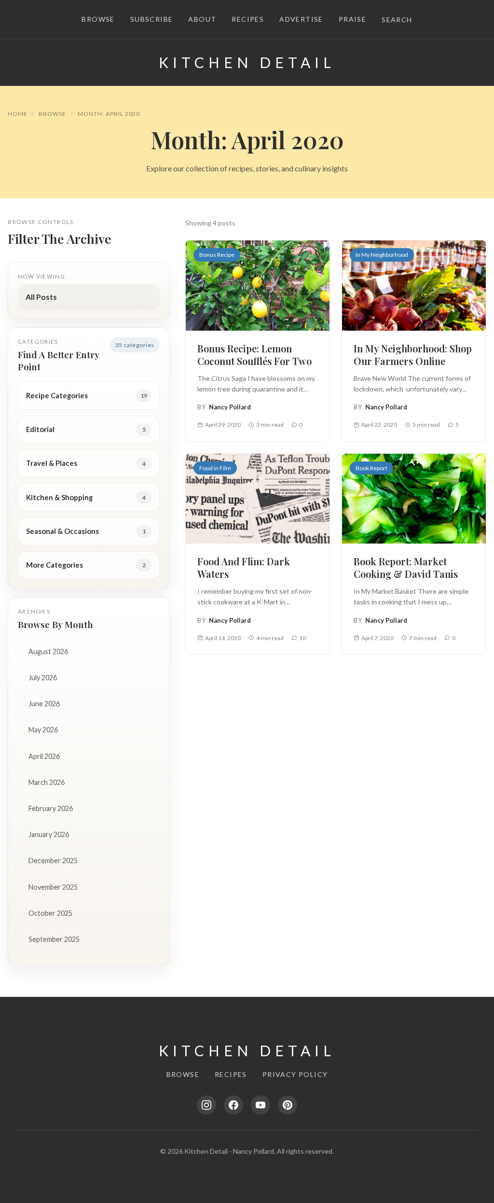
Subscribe (151, 19)
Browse (98, 19)
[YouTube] (260, 1105)
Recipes (248, 19)
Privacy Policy (295, 1074)
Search (397, 19)
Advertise (301, 19)
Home (17, 113)
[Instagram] (206, 1105)
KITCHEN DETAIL (247, 62)
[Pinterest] (287, 1105)
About (202, 19)
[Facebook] (233, 1105)
